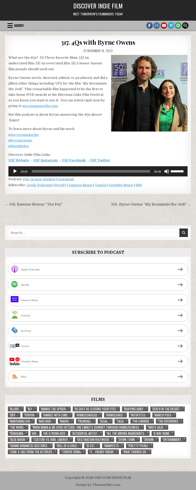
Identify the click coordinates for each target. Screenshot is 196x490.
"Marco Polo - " (164, 415)
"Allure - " (15, 409)
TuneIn (101, 185)
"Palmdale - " (85, 421)
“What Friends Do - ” (136, 451)
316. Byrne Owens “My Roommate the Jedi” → (151, 204)
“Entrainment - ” (173, 439)
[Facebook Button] (149, 25)
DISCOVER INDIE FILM (98, 5)
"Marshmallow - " (21, 421)
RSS (139, 185)
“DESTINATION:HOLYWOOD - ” (94, 439)
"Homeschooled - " (88, 415)
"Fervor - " (31, 415)
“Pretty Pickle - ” (139, 445)
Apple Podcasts (39, 185)
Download (65, 179)
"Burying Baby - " (135, 409)
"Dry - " (14, 415)
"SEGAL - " (105, 421)
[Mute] (166, 171)
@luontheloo (18, 146)
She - (35, 433)
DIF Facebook (74, 160)
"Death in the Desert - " (167, 409)
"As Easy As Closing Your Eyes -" (96, 409)
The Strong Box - (55, 433)
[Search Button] (185, 25)
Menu (19, 25)
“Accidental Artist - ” (86, 433)
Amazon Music (81, 185)
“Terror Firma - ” (72, 451)
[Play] (15, 171)
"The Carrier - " (142, 421)
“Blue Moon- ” (18, 439)
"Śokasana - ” (18, 433)
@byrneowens (20, 140)
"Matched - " (46, 421)
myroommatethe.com (40, 106)
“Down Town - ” (128, 439)
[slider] (178, 170)
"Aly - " (31, 409)
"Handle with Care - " (57, 415)
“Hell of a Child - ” (68, 445)
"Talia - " (121, 421)
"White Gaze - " (157, 427)
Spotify (60, 185)
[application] (98, 171)
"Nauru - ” (66, 421)
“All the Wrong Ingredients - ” (127, 433)
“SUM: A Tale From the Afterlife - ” (32, 451)
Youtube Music (121, 185)
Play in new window (39, 179)
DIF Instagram (45, 160)
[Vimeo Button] (171, 25)
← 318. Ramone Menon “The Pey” (34, 204)
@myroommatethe (23, 135)
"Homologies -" (115, 415)
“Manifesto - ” (113, 445)
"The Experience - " (169, 421)
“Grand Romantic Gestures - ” (30, 445)
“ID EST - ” (92, 445)
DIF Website (18, 160)
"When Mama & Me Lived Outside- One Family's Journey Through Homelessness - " (87, 427)
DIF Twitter (100, 160)
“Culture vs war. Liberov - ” (52, 439)
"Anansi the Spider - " (54, 409)
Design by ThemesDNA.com (98, 485)
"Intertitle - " (139, 415)
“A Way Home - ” (163, 433)
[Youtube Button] (164, 25)
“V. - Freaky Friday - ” (103, 451)
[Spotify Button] (178, 25)
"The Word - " (18, 427)
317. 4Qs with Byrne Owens (98, 42)
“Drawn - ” (150, 439)
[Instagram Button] (157, 25)
